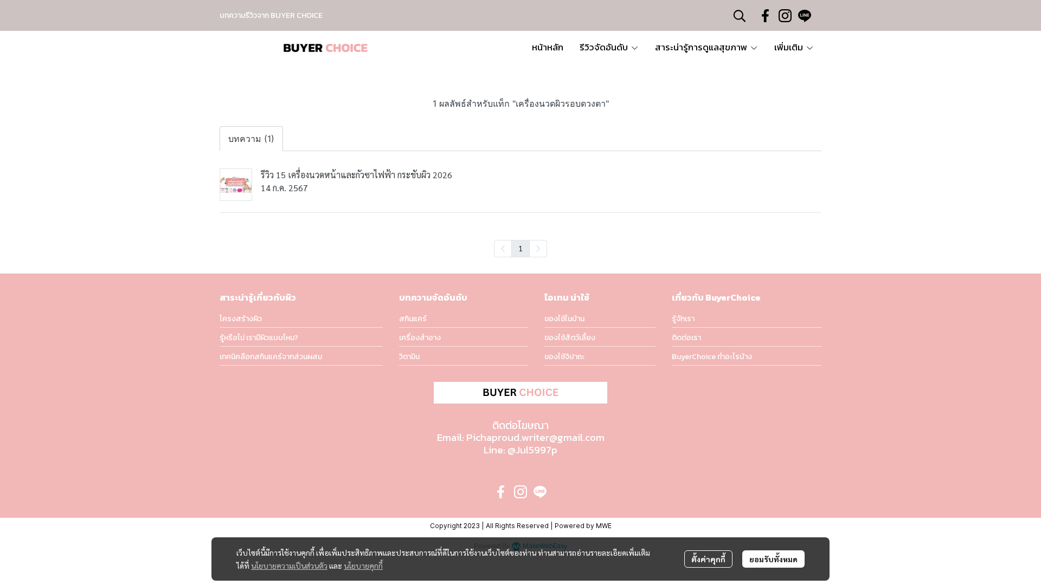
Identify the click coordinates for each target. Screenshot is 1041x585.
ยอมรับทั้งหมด (773, 559)
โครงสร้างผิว (241, 318)
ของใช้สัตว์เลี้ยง (569, 337)
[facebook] (765, 15)
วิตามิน (409, 356)
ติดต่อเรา (686, 337)
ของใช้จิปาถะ (564, 356)
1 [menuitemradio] (520, 248)
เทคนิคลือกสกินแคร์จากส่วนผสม (271, 356)
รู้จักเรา (683, 318)
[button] (739, 15)
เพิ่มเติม (789, 47)
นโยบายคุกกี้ (363, 565)
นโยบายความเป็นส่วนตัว (289, 565)
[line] (804, 15)
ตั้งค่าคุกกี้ (708, 559)
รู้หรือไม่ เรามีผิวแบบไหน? (259, 337)
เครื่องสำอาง (420, 337)
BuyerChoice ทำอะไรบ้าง (712, 356)
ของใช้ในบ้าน (564, 318)
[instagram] (785, 15)
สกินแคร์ (413, 318)
